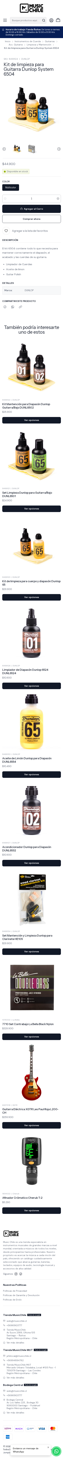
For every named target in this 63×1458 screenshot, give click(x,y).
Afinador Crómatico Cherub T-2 (22, 1197)
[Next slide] (58, 149)
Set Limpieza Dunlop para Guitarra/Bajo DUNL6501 (27, 494)
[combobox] (28, 20)
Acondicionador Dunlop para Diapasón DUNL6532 (26, 848)
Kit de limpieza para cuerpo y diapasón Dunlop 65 (31, 583)
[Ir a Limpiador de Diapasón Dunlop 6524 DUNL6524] (31, 633)
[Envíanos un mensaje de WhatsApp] (56, 1451)
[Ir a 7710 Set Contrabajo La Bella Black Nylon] (31, 987)
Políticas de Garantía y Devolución (21, 1295)
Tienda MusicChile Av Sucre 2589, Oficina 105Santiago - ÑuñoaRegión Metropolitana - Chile (22, 1334)
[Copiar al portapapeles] (20, 307)
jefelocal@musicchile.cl (19, 1355)
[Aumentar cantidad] (58, 199)
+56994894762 (15, 1360)
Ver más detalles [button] (15, 1342)
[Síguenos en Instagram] (16, 1274)
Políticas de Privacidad (15, 1290)
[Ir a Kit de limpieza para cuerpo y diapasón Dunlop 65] (31, 544)
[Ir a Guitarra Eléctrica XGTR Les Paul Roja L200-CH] (31, 1072)
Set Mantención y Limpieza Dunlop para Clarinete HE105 (27, 937)
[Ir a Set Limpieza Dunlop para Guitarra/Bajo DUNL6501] (31, 456)
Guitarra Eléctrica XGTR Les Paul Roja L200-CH (30, 1111)
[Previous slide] (4, 149)
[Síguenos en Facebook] (20, 1274)
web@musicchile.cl (17, 1320)
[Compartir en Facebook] (5, 307)
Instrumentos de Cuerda (28, 41)
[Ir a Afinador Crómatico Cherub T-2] (31, 1161)
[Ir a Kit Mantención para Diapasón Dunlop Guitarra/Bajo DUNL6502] (31, 367)
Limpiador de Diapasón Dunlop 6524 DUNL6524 (25, 671)
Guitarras (50, 41)
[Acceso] (51, 20)
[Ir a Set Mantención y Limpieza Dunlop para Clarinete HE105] (31, 898)
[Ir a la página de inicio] (31, 8)
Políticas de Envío (12, 1299)
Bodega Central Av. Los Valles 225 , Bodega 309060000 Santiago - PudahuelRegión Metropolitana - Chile (23, 1404)
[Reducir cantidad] (5, 199)
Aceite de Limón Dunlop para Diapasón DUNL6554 (27, 760)
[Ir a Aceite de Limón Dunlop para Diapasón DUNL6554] (31, 721)
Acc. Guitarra (16, 45)
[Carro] (58, 20)
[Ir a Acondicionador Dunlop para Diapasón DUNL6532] (31, 810)
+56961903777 (14, 1325)
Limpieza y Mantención (39, 45)
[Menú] (5, 20)
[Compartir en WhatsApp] (12, 307)
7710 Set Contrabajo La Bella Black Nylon (28, 1024)
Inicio (7, 41)
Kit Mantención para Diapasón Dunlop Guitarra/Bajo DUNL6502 (26, 406)
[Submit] (43, 20)
